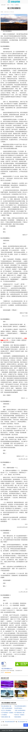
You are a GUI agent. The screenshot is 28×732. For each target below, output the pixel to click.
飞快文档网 (10, 730)
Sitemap (24, 730)
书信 (12, 4)
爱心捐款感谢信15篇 (6, 706)
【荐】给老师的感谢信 (6, 708)
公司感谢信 (4, 714)
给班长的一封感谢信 (19, 714)
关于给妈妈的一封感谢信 (7, 712)
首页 (8, 4)
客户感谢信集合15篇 (19, 712)
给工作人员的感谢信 (6, 710)
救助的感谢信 (18, 716)
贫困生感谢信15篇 (5, 716)
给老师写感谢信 (18, 708)
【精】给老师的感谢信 (20, 710)
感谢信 (17, 4)
